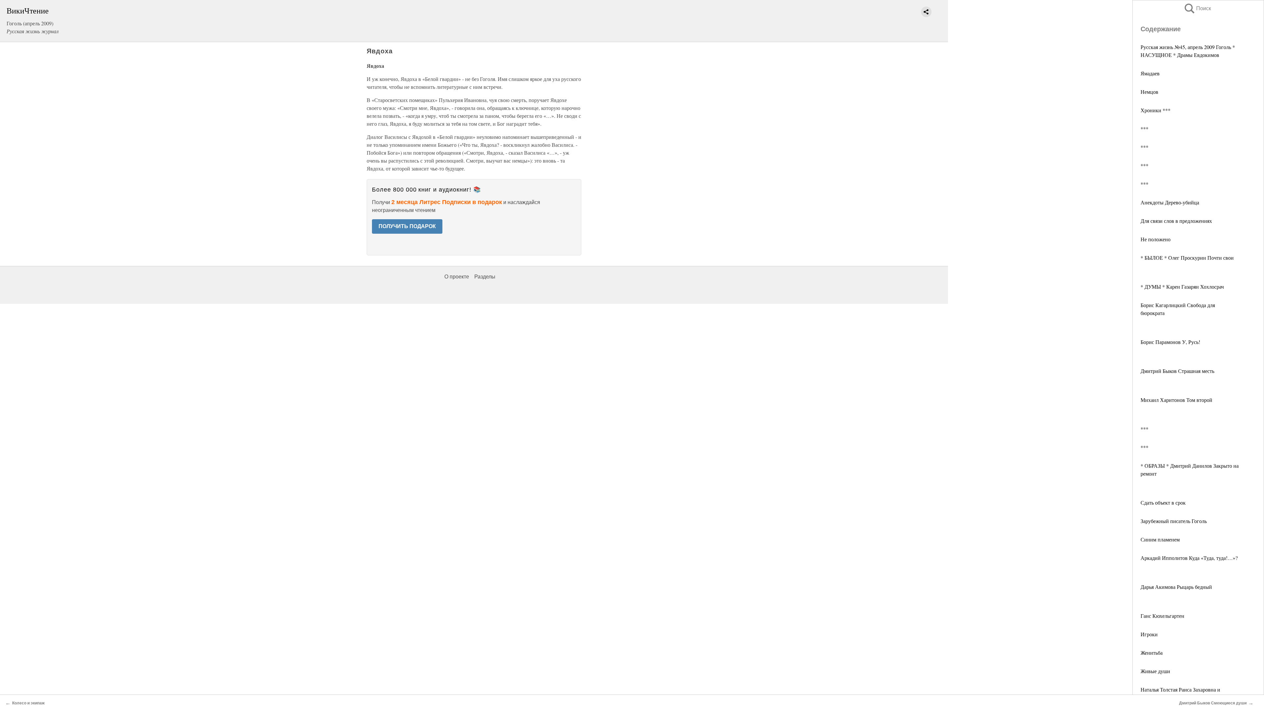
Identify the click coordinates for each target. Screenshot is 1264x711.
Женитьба (1152, 652)
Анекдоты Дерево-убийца (1170, 202)
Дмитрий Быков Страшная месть (1177, 370)
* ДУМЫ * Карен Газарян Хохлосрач (1182, 286)
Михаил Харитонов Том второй (1176, 399)
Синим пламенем (1160, 539)
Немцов (1149, 91)
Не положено (1156, 239)
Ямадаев (1150, 73)
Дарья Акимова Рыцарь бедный (1176, 586)
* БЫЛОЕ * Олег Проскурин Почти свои (1187, 257)
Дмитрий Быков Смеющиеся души (1213, 703)
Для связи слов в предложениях (1176, 220)
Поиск (1197, 8)
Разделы (484, 276)
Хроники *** (1156, 110)
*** (1144, 128)
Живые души (1155, 671)
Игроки (1149, 634)
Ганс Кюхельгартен (1162, 615)
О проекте (456, 276)
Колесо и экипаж (28, 703)
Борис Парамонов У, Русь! (1170, 341)
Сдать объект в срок (1163, 502)
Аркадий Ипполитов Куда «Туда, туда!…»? (1189, 557)
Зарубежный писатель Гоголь (1174, 520)
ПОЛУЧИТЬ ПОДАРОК (407, 226)
